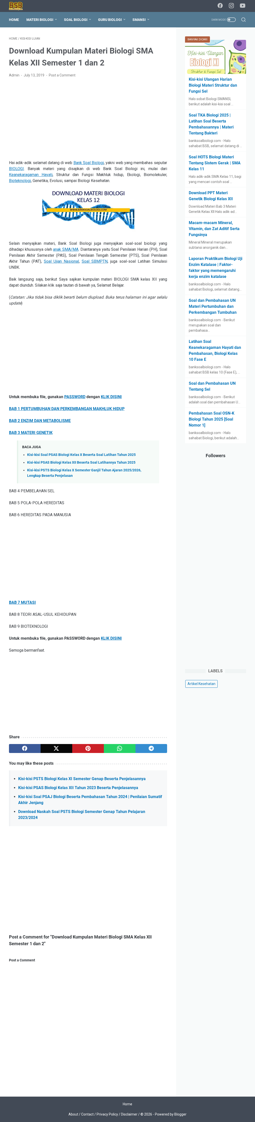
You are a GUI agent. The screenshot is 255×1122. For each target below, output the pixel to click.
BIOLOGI (16, 168)
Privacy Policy (107, 1114)
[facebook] (220, 6)
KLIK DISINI (111, 396)
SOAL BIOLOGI (75, 20)
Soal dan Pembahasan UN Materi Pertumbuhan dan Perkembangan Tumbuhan (213, 306)
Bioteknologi (20, 180)
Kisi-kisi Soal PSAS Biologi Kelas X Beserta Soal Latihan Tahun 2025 (81, 455)
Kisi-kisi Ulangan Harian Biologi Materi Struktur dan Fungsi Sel (213, 85)
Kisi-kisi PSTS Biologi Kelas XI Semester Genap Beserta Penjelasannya (82, 778)
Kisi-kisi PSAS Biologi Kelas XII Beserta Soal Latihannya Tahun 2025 (81, 462)
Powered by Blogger (171, 1114)
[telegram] (151, 748)
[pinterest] (88, 748)
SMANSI (139, 20)
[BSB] (19, 6)
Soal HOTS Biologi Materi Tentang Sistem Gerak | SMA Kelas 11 (215, 163)
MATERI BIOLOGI (39, 20)
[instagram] (231, 6)
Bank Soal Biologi (88, 162)
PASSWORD (74, 396)
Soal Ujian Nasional (61, 261)
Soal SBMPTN (95, 261)
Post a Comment (62, 75)
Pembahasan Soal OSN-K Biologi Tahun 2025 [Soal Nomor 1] (211, 419)
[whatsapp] (119, 748)
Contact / (89, 1114)
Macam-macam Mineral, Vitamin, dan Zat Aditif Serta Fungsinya (214, 228)
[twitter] (56, 748)
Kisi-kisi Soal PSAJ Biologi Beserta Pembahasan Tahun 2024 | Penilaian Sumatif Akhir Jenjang (90, 799)
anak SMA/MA (65, 249)
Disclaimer (129, 1114)
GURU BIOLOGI (110, 20)
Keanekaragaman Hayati (31, 174)
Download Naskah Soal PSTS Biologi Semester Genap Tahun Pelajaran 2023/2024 (81, 814)
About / (74, 1114)
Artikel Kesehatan (201, 684)
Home (14, 20)
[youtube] (242, 6)
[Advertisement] (88, 119)
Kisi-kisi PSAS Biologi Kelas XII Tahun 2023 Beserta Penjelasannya (78, 787)
